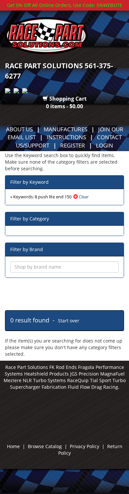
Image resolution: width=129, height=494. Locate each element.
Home (13, 446)
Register (72, 145)
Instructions (66, 137)
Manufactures (65, 129)
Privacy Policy (84, 446)
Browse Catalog (45, 446)
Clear (83, 197)
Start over (68, 320)
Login (104, 145)
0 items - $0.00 (64, 106)
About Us (19, 129)
